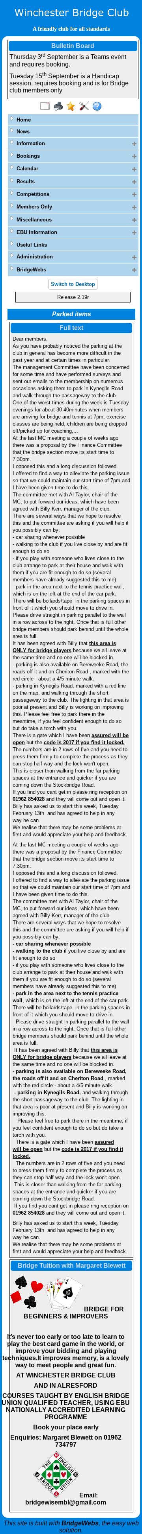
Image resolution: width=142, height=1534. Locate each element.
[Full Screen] (46, 106)
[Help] (98, 106)
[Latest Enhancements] (72, 106)
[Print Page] (59, 106)
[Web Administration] (85, 106)
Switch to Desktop (73, 284)
